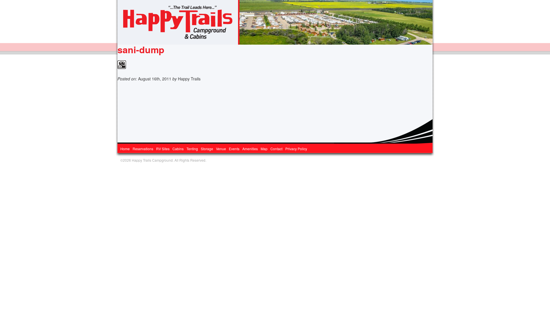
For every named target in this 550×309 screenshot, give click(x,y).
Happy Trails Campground (178, 22)
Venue (221, 148)
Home (125, 148)
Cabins (178, 148)
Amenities (250, 148)
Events (234, 148)
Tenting (192, 148)
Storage (207, 148)
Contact (276, 148)
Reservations (143, 148)
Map (264, 148)
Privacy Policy (296, 148)
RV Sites (163, 148)
